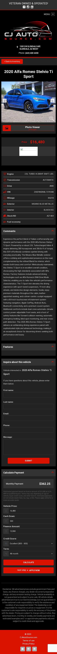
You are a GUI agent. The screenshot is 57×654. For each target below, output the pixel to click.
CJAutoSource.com (28, 637)
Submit (28, 461)
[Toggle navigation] (49, 14)
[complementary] (49, 646)
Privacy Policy (28, 644)
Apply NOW (28, 570)
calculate (28, 562)
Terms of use (28, 640)
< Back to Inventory (12, 61)
